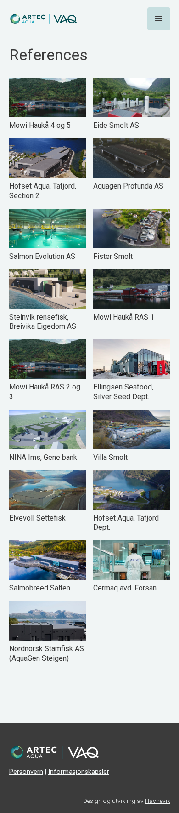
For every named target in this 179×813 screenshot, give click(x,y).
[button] (158, 18)
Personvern (26, 772)
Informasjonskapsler (78, 772)
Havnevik (157, 800)
